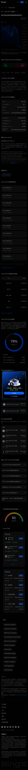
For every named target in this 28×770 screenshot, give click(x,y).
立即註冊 (14, 393)
